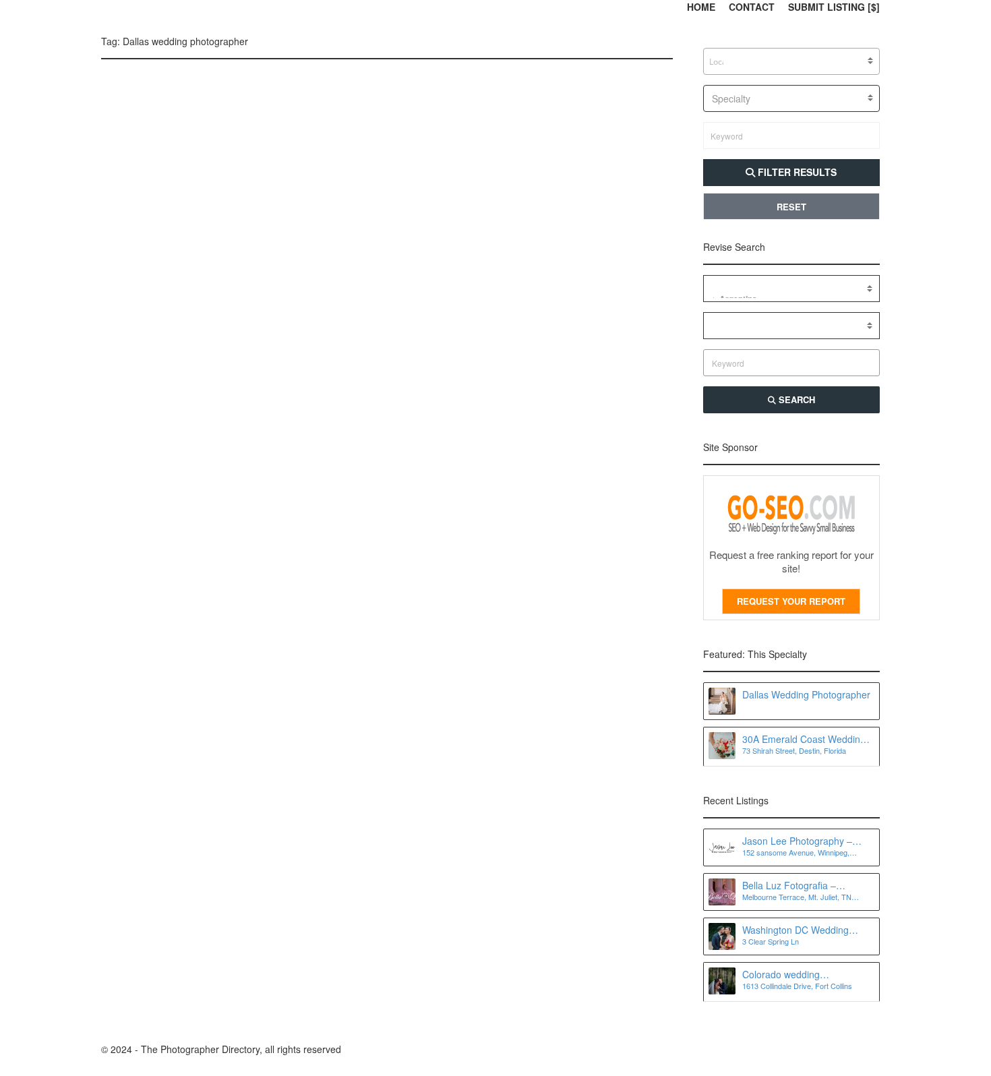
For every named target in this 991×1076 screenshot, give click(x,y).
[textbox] (792, 98)
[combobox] (791, 61)
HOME (701, 6)
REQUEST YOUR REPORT (791, 601)
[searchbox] (717, 62)
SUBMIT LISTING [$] (834, 6)
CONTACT (752, 6)
